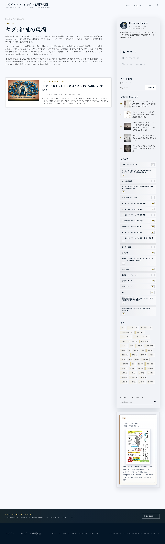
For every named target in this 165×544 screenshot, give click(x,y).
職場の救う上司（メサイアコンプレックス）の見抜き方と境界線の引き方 (137, 299)
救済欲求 (124, 368)
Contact (149, 5)
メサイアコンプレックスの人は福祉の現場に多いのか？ (73, 87)
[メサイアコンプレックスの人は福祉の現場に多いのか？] (23, 90)
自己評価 (124, 382)
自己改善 (141, 373)
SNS (123, 328)
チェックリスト (126, 337)
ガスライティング (146, 328)
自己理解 (124, 377)
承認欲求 (140, 364)
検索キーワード (125, 83)
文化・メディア (127, 287)
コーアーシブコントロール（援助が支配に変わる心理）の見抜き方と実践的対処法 (137, 171)
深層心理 (140, 368)
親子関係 (150, 382)
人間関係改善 (149, 346)
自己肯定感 (133, 377)
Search (150, 87)
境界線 (150, 350)
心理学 (137, 359)
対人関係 (143, 355)
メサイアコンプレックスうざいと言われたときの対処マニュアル (144, 148)
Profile (129, 51)
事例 (131, 346)
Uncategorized (129, 165)
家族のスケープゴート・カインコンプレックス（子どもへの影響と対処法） (137, 259)
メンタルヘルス (145, 341)
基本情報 (125, 253)
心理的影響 (125, 364)
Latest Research (134, 64)
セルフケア (140, 332)
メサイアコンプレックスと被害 (132, 221)
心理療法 (145, 359)
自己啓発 (124, 373)
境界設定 (134, 355)
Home (128, 5)
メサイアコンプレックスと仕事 (70, 94)
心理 (130, 359)
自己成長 (133, 373)
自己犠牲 (150, 373)
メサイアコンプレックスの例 (131, 226)
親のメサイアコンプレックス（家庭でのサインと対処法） (137, 309)
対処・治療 (125, 269)
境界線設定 (125, 355)
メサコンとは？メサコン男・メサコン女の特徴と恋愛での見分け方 (144, 138)
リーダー (124, 346)
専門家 (123, 359)
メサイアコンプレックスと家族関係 (134, 215)
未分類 (124, 292)
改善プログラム (127, 281)
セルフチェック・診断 (129, 197)
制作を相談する (150, 516)
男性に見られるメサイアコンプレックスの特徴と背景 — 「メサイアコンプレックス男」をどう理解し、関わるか (144, 126)
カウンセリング (132, 328)
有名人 (132, 368)
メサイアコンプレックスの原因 (132, 232)
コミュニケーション (127, 332)
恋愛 (133, 364)
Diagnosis (138, 5)
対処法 (151, 355)
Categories (130, 58)
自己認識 (133, 382)
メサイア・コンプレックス (129, 341)
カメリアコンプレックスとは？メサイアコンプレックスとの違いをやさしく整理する (144, 103)
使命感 (123, 350)
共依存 (136, 350)
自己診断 (143, 377)
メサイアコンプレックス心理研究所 (26, 4)
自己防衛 (141, 382)
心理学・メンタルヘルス (130, 275)
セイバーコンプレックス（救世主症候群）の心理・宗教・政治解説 (137, 187)
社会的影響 (150, 368)
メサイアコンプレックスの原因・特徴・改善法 (137, 238)
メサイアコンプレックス (141, 337)
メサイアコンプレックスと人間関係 (134, 203)
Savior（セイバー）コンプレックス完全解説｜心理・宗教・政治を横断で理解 (144, 114)
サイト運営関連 (127, 181)
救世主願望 (150, 364)
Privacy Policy (79, 533)
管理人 (55, 94)
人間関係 (139, 346)
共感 (143, 350)
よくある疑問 (126, 247)
